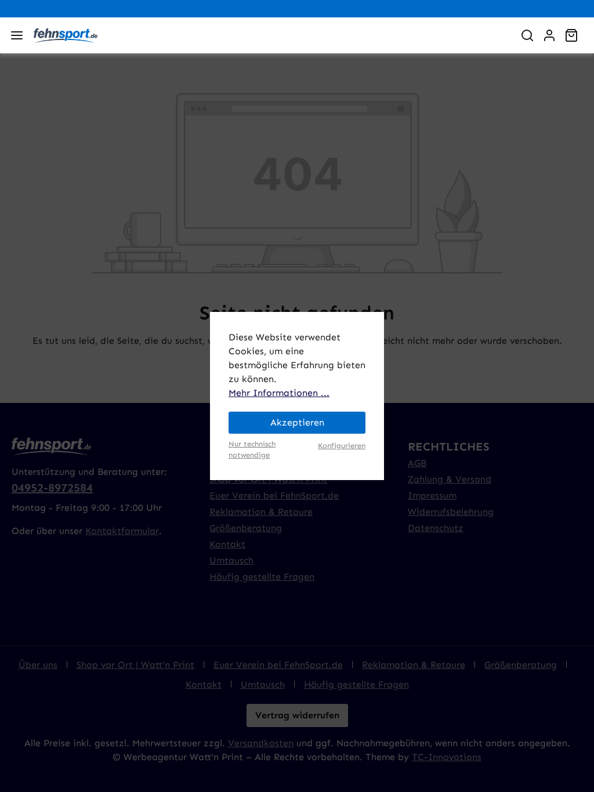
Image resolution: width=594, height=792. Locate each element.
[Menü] (17, 35)
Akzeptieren (297, 422)
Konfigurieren (341, 445)
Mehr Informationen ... (279, 392)
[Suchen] (527, 35)
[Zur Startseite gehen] (269, 35)
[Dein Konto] (549, 35)
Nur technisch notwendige (252, 449)
